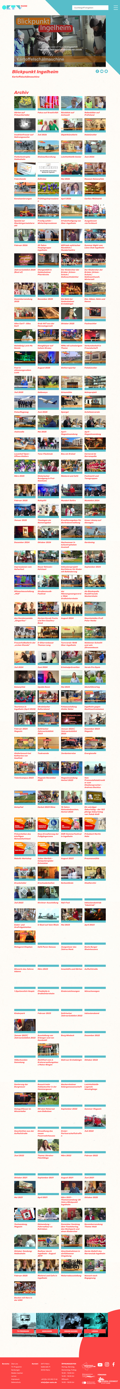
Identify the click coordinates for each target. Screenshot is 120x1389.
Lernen (13, 1376)
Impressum (15, 1379)
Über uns (14, 1364)
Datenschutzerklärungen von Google (65, 49)
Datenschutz (16, 1382)
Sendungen (15, 1370)
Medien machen (17, 1373)
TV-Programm (16, 1367)
